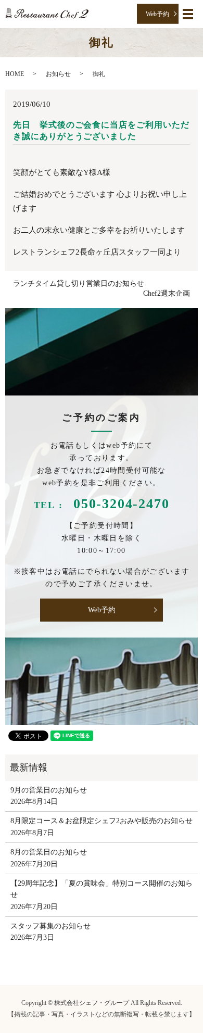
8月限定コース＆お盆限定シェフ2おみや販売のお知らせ (101, 821)
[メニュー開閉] (188, 14)
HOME (14, 74)
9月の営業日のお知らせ (48, 790)
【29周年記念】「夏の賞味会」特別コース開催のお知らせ (101, 889)
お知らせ (58, 74)
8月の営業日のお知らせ (48, 852)
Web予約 (157, 13)
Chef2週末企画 (166, 293)
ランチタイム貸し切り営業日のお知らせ (78, 283)
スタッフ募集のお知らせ (50, 926)
